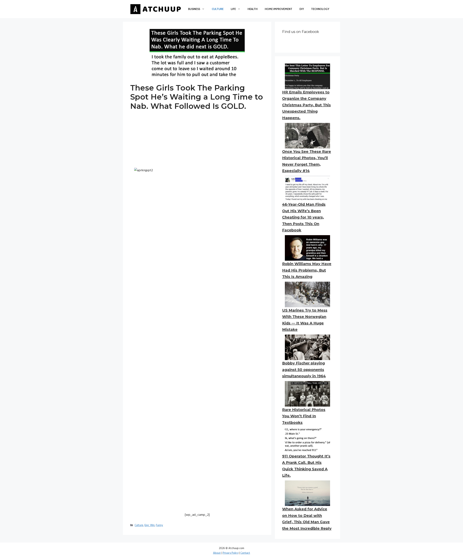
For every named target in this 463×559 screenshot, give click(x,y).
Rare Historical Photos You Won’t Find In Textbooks (303, 416)
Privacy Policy (230, 553)
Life (233, 9)
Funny (159, 525)
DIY (302, 9)
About (217, 553)
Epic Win (150, 525)
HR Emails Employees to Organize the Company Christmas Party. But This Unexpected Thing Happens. (306, 105)
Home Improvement (278, 9)
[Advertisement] (197, 142)
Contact (245, 553)
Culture (218, 9)
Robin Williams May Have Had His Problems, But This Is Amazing (306, 270)
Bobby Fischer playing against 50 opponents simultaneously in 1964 (304, 369)
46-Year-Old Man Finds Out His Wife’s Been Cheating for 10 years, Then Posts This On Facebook (304, 217)
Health (253, 9)
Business (194, 9)
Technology (320, 9)
